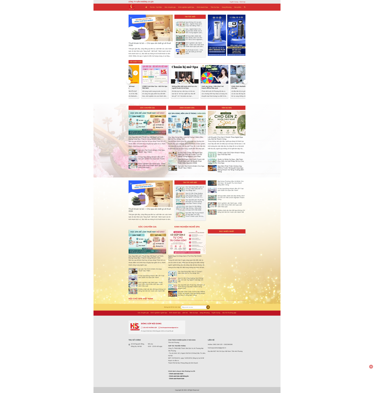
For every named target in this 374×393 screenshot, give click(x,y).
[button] (245, 82)
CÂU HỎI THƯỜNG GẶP (150, 327)
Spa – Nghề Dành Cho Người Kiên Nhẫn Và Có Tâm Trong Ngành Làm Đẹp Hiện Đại (194, 31)
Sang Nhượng (226, 7)
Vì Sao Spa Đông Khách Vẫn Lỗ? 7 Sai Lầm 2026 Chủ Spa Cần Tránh (151, 158)
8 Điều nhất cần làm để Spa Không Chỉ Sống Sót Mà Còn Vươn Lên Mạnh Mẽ (231, 211)
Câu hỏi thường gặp (229, 313)
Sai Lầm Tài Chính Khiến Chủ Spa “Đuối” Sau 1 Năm (151, 151)
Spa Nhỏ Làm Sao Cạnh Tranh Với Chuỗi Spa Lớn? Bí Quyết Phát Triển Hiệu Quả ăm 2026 (191, 161)
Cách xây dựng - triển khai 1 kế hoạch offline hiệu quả (170, 87)
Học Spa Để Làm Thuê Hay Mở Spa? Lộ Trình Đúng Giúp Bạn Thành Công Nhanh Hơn (146, 138)
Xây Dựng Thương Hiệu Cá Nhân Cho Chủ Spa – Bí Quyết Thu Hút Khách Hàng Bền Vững (231, 183)
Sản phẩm (237, 7)
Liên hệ (185, 313)
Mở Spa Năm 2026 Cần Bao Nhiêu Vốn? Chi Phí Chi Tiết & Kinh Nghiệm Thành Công (194, 38)
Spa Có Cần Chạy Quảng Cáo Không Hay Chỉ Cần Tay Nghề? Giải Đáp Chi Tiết (194, 196)
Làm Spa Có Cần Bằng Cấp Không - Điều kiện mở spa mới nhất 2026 (194, 208)
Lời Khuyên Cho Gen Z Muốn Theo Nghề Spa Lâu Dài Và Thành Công (225, 138)
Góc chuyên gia (170, 7)
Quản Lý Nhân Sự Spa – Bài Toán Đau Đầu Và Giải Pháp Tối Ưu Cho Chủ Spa (231, 161)
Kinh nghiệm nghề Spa (186, 7)
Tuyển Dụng (234, 2)
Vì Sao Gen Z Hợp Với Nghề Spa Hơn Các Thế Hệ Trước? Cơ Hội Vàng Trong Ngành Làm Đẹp (190, 154)
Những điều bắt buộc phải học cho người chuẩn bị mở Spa (142, 87)
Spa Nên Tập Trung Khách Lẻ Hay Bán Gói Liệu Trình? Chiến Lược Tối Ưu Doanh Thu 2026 (195, 215)
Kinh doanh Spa (202, 7)
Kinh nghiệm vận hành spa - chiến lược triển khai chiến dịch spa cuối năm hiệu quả (195, 45)
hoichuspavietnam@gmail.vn (169, 327)
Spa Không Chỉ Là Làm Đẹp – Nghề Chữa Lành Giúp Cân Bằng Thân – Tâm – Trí (194, 24)
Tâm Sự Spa (215, 7)
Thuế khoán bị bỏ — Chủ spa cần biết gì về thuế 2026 (194, 51)
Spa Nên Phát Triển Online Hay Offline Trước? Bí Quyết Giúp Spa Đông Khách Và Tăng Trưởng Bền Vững (231, 169)
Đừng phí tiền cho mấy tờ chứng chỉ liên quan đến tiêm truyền (230, 87)
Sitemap (242, 2)
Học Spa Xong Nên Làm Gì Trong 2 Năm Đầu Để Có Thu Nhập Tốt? (195, 188)
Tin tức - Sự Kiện (156, 7)
